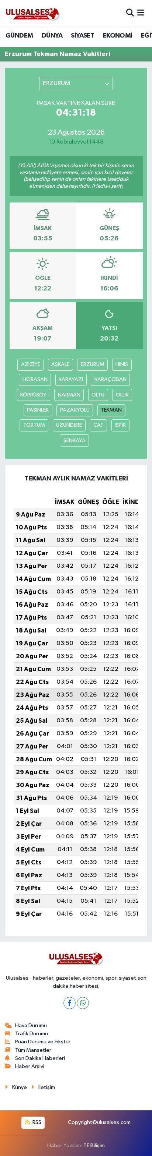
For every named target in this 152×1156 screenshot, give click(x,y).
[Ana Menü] (140, 13)
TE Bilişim (94, 1145)
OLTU (97, 395)
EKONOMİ (117, 35)
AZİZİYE (30, 364)
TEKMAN (111, 410)
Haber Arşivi (29, 1066)
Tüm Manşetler (33, 1050)
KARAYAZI (71, 379)
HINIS (121, 364)
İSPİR (120, 425)
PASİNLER (38, 410)
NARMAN (69, 395)
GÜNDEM (19, 35)
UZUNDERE (69, 425)
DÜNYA (52, 35)
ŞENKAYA (74, 440)
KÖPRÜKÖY (33, 395)
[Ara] (130, 13)
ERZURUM (92, 364)
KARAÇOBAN (110, 379)
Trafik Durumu (31, 1033)
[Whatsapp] (83, 1003)
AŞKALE (60, 364)
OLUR (122, 395)
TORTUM (34, 425)
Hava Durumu (31, 1025)
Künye (19, 1087)
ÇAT (98, 425)
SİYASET (82, 35)
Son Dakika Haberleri (40, 1058)
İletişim (46, 1087)
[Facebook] (69, 1003)
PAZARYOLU (75, 410)
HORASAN (35, 379)
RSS (36, 1122)
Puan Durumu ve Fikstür (42, 1041)
